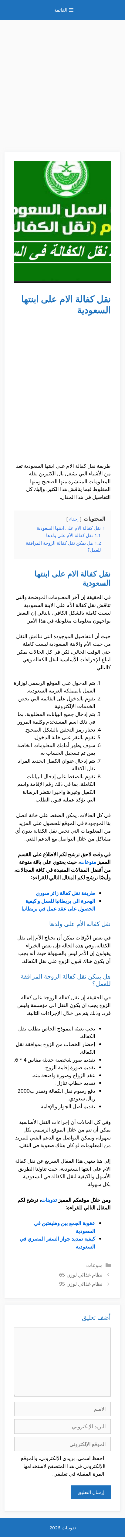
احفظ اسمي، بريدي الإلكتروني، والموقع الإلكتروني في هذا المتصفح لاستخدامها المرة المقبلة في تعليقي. (62, 1466)
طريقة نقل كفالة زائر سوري (65, 892)
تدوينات (49, 1199)
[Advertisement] (62, 83)
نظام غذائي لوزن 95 (81, 1283)
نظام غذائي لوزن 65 (81, 1274)
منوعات (88, 861)
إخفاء (74, 519)
